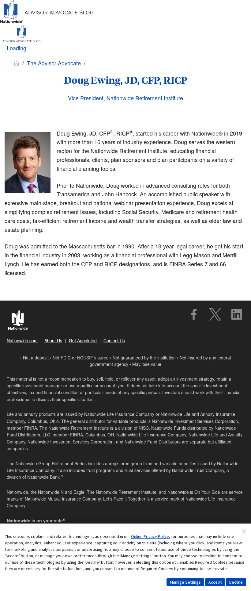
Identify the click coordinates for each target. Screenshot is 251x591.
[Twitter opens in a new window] (215, 314)
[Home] (16, 63)
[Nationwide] (21, 320)
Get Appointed (83, 340)
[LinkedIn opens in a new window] (236, 314)
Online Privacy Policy (150, 536)
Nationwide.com (22, 340)
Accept (215, 582)
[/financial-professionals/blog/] (47, 22)
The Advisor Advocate (54, 63)
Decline (236, 582)
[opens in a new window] (194, 314)
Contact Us (114, 340)
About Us (53, 340)
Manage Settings (185, 582)
